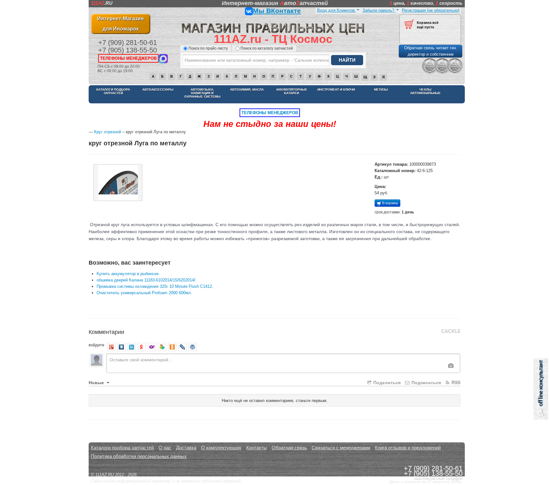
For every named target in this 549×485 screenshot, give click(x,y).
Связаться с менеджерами (341, 447)
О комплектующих (221, 447)
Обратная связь (289, 447)
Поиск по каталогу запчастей (267, 48)
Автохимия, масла (247, 89)
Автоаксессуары (157, 89)
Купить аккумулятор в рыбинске (128, 273)
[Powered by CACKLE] (450, 331)
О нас (165, 447)
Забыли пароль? (379, 10)
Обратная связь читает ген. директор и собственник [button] (430, 51)
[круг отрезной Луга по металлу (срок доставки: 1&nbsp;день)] (118, 182)
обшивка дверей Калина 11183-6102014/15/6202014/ (146, 280)
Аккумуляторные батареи (291, 91)
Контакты (256, 447)
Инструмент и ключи (336, 89)
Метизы (381, 89)
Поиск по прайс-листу (208, 48)
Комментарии (106, 331)
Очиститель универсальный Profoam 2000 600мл (144, 292)
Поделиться (386, 382)
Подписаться (425, 382)
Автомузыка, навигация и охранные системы (202, 93)
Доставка (186, 447)
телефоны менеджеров (128, 58)
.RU (101, 3)
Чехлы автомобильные (425, 91)
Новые (97, 382)
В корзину (389, 203)
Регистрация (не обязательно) (430, 10)
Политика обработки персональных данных (139, 456)
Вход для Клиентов (336, 10)
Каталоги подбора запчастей (113, 91)
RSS (455, 382)
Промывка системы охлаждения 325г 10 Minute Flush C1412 (154, 286)
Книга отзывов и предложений (408, 447)
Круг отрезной (107, 131)
